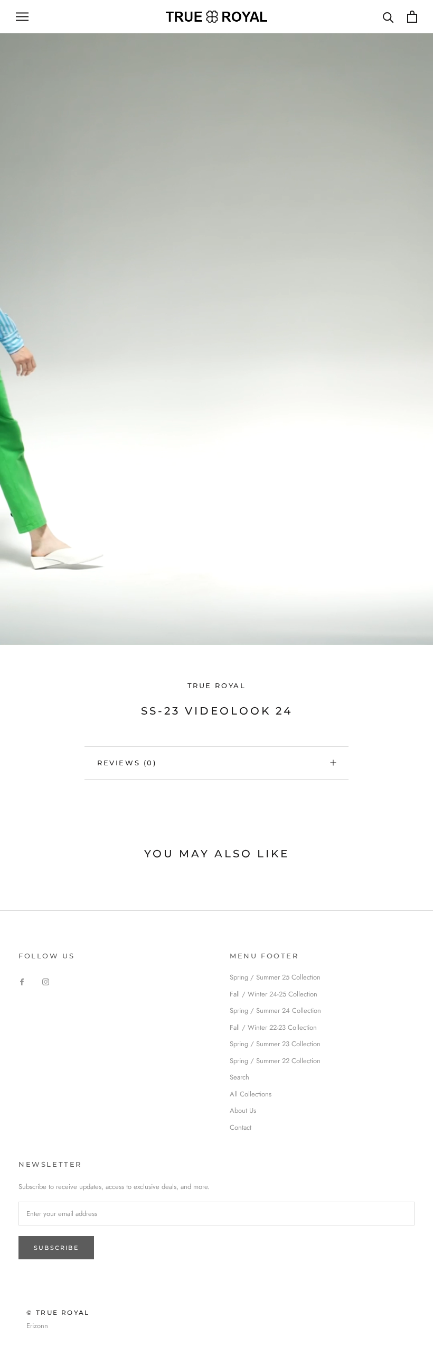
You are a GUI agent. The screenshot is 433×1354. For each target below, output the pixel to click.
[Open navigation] (22, 16)
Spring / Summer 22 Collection (275, 1061)
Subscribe (56, 1247)
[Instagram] (45, 980)
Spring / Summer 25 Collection (275, 977)
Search (239, 1077)
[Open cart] (412, 17)
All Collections (250, 1094)
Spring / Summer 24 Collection (275, 1010)
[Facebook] (21, 980)
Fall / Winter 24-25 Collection (273, 994)
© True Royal (58, 1312)
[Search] (388, 16)
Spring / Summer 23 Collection (275, 1044)
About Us (243, 1110)
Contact (240, 1127)
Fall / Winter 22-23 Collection (273, 1027)
